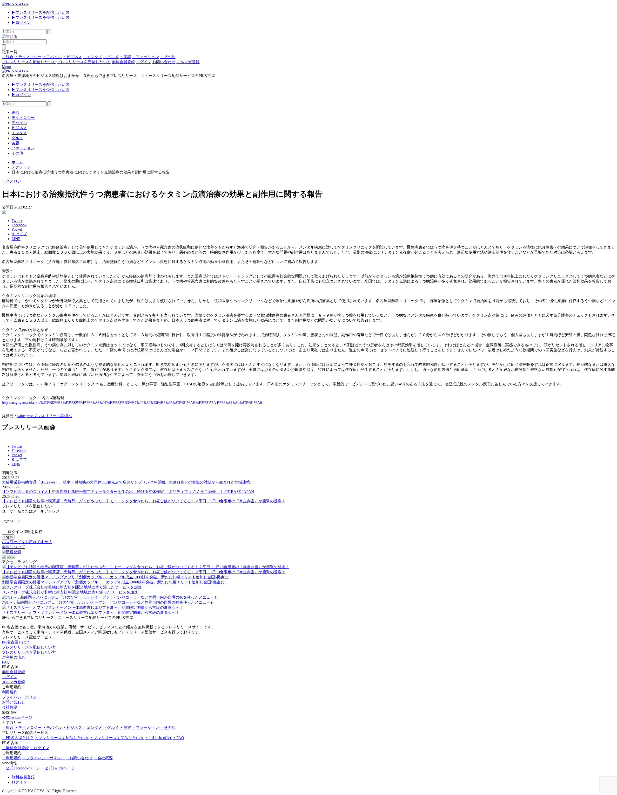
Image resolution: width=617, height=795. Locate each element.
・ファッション (145, 57)
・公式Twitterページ (58, 768)
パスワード (11, 521)
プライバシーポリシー (21, 697)
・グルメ (111, 57)
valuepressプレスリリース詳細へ (44, 416)
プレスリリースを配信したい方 (29, 62)
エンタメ (19, 133)
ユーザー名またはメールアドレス (31, 511)
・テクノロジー (27, 57)
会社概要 (9, 707)
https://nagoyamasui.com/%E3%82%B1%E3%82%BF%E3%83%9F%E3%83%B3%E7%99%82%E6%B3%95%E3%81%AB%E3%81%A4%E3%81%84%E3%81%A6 (132, 403)
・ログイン (39, 748)
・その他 (167, 57)
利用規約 (9, 692)
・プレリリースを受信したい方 (117, 738)
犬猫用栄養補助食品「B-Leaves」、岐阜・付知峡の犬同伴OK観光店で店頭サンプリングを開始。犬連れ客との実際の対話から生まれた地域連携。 (128, 482)
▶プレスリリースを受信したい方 (40, 17)
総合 (15, 113)
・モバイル (52, 57)
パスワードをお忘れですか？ (27, 542)
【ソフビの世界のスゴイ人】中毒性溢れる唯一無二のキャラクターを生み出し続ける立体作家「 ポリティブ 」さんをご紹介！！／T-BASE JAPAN (128, 492)
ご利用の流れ (13, 657)
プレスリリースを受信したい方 (84, 62)
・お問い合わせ (79, 758)
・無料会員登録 (15, 748)
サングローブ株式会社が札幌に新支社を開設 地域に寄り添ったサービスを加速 (70, 592)
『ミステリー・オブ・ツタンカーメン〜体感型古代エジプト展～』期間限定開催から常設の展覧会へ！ (90, 612)
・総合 (7, 57)
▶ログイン (21, 23)
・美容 (125, 57)
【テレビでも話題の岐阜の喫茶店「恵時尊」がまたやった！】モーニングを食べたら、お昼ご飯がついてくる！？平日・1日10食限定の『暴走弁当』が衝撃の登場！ (143, 501)
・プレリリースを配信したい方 (62, 738)
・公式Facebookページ (21, 768)
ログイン (143, 62)
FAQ (6, 662)
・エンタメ (92, 57)
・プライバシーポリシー (43, 758)
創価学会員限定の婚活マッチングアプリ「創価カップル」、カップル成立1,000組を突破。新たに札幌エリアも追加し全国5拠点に (113, 582)
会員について (13, 547)
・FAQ (178, 738)
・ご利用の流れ (158, 738)
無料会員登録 (123, 62)
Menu (6, 67)
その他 (17, 153)
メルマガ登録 (188, 62)
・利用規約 (11, 758)
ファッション (23, 148)
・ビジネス (72, 57)
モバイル (19, 123)
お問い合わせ (163, 62)
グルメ (17, 138)
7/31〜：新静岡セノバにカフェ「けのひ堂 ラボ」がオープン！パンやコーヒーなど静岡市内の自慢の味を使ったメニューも (108, 602)
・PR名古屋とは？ (18, 738)
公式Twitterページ (17, 717)
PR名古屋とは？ (16, 642)
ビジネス (19, 128)
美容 (15, 143)
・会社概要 (103, 758)
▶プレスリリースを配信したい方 (40, 12)
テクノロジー (23, 118)
